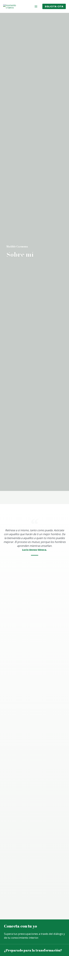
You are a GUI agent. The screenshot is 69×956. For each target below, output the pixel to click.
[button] (54, 6)
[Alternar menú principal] (36, 6)
